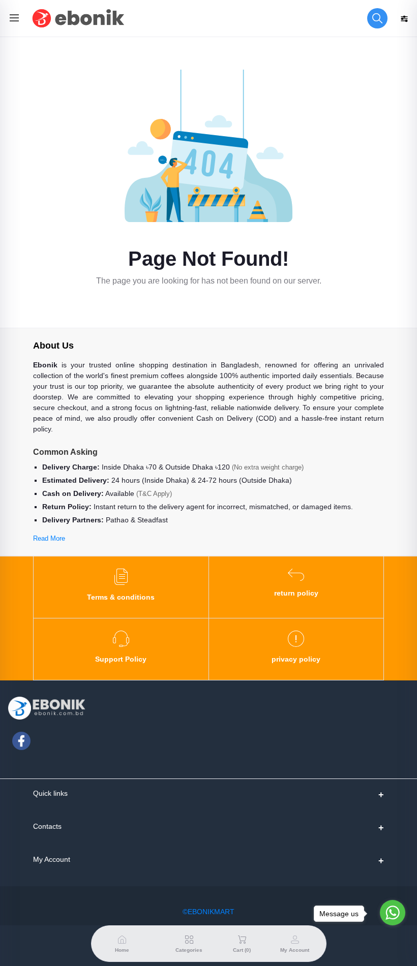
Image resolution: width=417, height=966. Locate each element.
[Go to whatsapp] (392, 912)
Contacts (47, 826)
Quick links (50, 793)
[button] (377, 18)
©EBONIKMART (208, 912)
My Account (51, 859)
